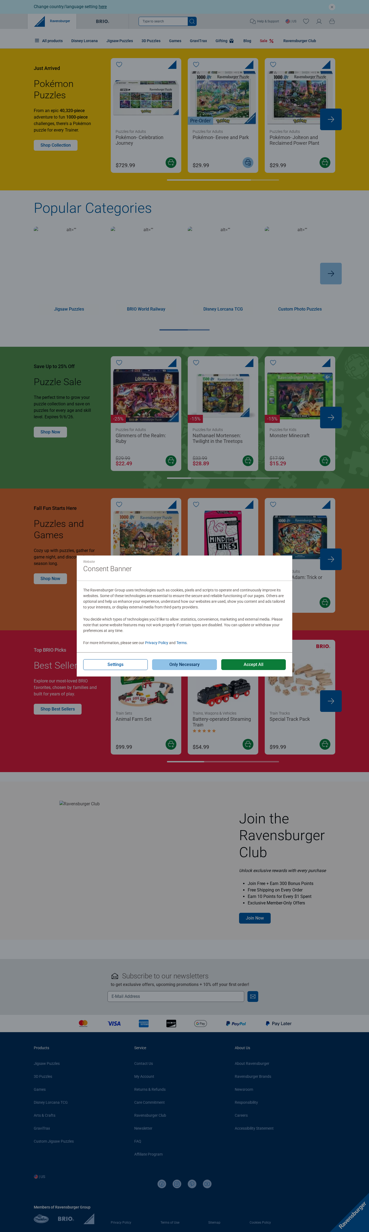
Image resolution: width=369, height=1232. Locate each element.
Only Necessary (184, 664)
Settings (115, 664)
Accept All (253, 664)
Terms (181, 643)
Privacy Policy (156, 643)
